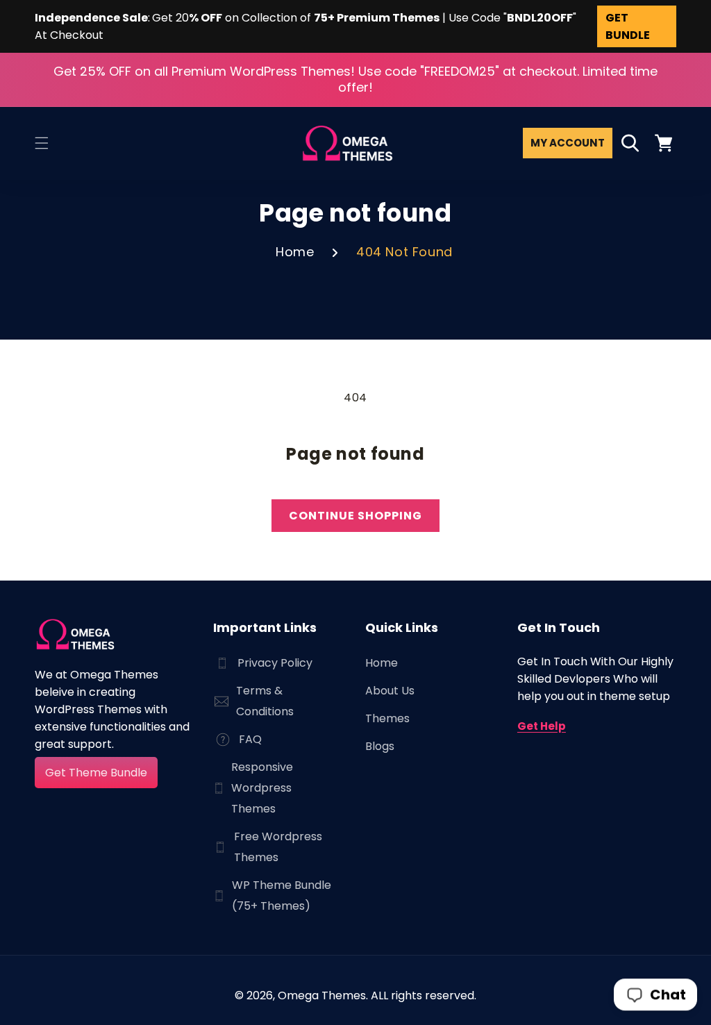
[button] (41, 143)
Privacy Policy (274, 663)
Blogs (379, 746)
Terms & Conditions (265, 701)
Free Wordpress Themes (278, 846)
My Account (567, 142)
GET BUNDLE (627, 26)
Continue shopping (355, 516)
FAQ (250, 739)
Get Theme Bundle (96, 773)
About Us (390, 691)
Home (295, 251)
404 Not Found (404, 251)
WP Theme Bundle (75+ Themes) (281, 895)
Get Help (541, 726)
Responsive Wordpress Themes (262, 788)
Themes (387, 718)
